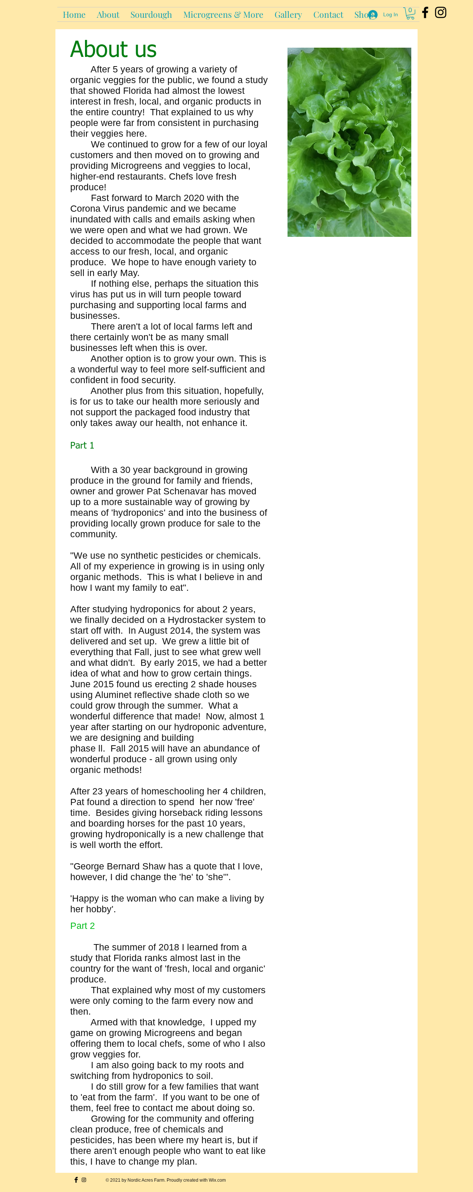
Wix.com (217, 1180)
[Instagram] (440, 12)
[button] (151, 14)
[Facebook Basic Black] (76, 1180)
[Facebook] (425, 12)
